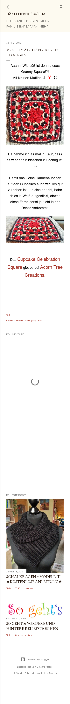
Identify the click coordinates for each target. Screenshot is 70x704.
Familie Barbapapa (21, 26)
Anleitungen (27, 21)
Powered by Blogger (38, 659)
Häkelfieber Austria (25, 14)
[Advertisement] (35, 459)
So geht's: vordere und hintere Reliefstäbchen (32, 626)
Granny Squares (33, 320)
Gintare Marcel (45, 666)
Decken (18, 320)
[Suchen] (61, 6)
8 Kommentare (24, 635)
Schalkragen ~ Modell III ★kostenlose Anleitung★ (34, 579)
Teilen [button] (9, 315)
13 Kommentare (24, 588)
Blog (10, 21)
